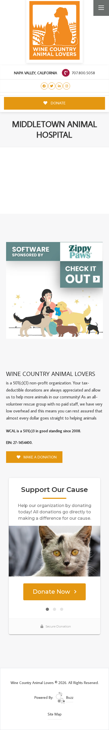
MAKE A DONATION (39, 457)
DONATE (58, 102)
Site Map (55, 714)
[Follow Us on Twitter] (51, 86)
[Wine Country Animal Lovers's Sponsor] (54, 289)
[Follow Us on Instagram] (66, 86)
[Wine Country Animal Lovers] (54, 30)
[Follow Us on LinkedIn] (59, 86)
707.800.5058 (83, 72)
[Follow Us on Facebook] (44, 86)
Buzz (69, 697)
